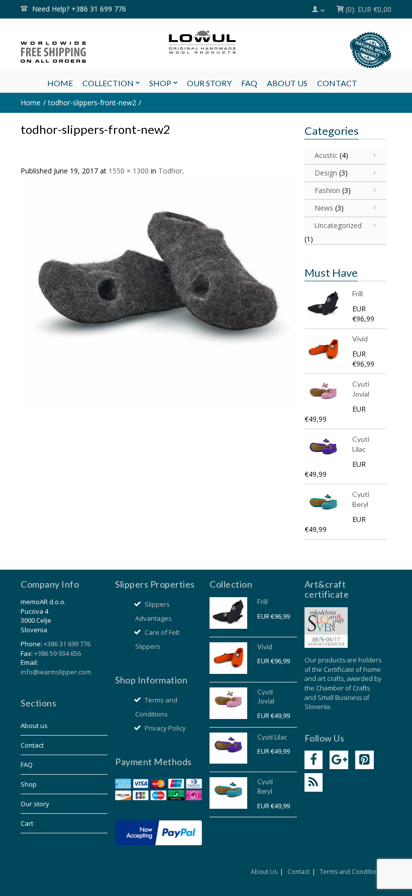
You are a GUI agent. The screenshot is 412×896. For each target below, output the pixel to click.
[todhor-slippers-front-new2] (159, 290)
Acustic (326, 155)
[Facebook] (313, 760)
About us (34, 725)
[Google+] (339, 760)
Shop (29, 784)
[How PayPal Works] (158, 831)
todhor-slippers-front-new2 (92, 102)
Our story (35, 803)
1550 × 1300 (129, 170)
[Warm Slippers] (206, 42)
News (324, 208)
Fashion (327, 190)
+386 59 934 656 (57, 653)
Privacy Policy (165, 728)
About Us (264, 871)
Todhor (170, 170)
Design (326, 172)
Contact (32, 745)
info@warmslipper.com (56, 671)
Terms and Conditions (351, 871)
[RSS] (313, 782)
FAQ (27, 764)
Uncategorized (338, 225)
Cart (27, 823)
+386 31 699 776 (67, 643)
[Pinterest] (364, 760)
